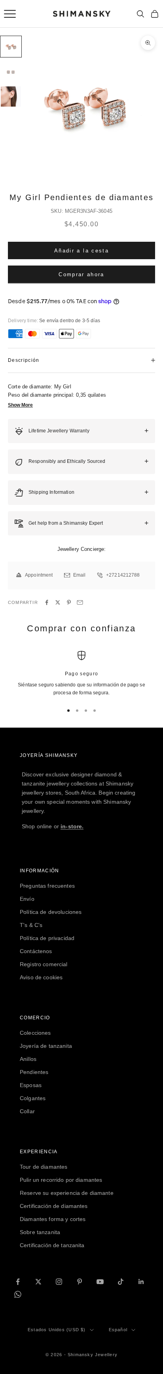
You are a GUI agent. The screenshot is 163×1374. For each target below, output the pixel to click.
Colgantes (32, 1098)
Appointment (39, 575)
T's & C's (31, 925)
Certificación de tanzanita (52, 1245)
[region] (81, 674)
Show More (20, 405)
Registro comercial (44, 964)
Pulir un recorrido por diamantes (61, 1180)
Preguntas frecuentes (47, 886)
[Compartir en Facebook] (47, 602)
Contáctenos (36, 951)
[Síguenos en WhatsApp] (18, 1294)
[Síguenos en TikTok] (121, 1282)
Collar (27, 1111)
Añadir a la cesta (81, 251)
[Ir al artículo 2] (11, 71)
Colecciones (35, 1033)
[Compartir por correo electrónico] (80, 602)
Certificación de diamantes (54, 1206)
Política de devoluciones (51, 912)
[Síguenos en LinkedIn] (141, 1282)
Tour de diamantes (43, 1167)
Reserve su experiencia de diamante (67, 1193)
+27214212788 (123, 575)
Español (118, 1329)
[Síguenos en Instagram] (59, 1282)
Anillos (28, 1059)
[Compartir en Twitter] (58, 602)
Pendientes (34, 1072)
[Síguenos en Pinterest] (79, 1282)
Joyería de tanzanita (46, 1046)
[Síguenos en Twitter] (38, 1282)
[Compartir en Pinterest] (69, 602)
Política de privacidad (47, 938)
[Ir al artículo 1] (11, 46)
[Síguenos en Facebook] (18, 1282)
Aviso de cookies (41, 977)
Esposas (31, 1085)
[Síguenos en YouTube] (100, 1282)
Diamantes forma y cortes (52, 1219)
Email (79, 575)
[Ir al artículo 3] (11, 96)
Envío (27, 899)
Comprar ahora (81, 274)
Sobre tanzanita (40, 1232)
